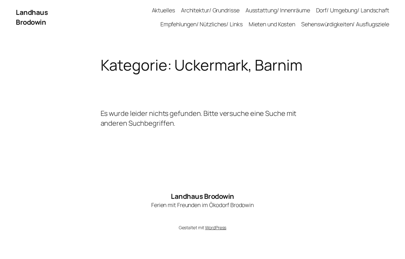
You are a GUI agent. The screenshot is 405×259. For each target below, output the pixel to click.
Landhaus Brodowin (32, 17)
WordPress (215, 227)
